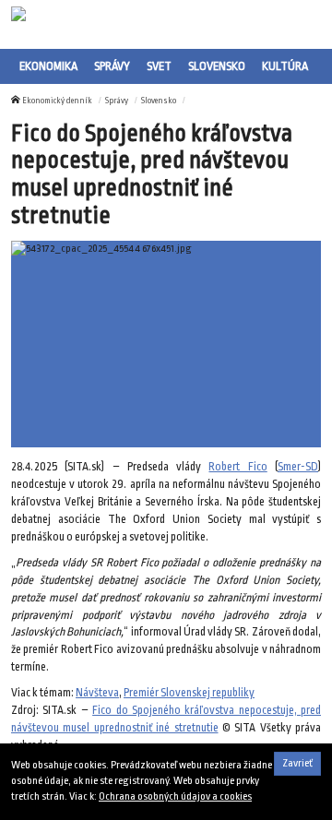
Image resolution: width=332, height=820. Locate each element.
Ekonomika (48, 66)
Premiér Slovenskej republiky (189, 692)
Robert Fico (237, 466)
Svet (159, 66)
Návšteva (97, 692)
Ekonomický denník (57, 100)
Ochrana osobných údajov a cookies (175, 796)
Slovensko (216, 66)
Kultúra (285, 66)
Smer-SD (298, 466)
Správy (112, 66)
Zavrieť (297, 763)
